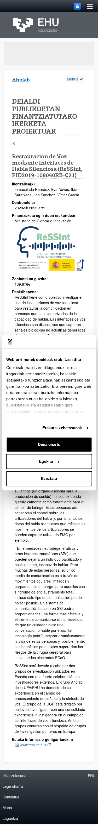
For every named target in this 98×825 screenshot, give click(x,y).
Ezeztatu (49, 478)
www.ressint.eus (35, 744)
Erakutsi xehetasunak (62, 428)
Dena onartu (49, 444)
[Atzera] (14, 144)
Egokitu (46, 461)
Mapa (7, 807)
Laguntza (10, 818)
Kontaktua (11, 796)
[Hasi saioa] (77, 6)
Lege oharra (13, 786)
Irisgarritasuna (14, 775)
